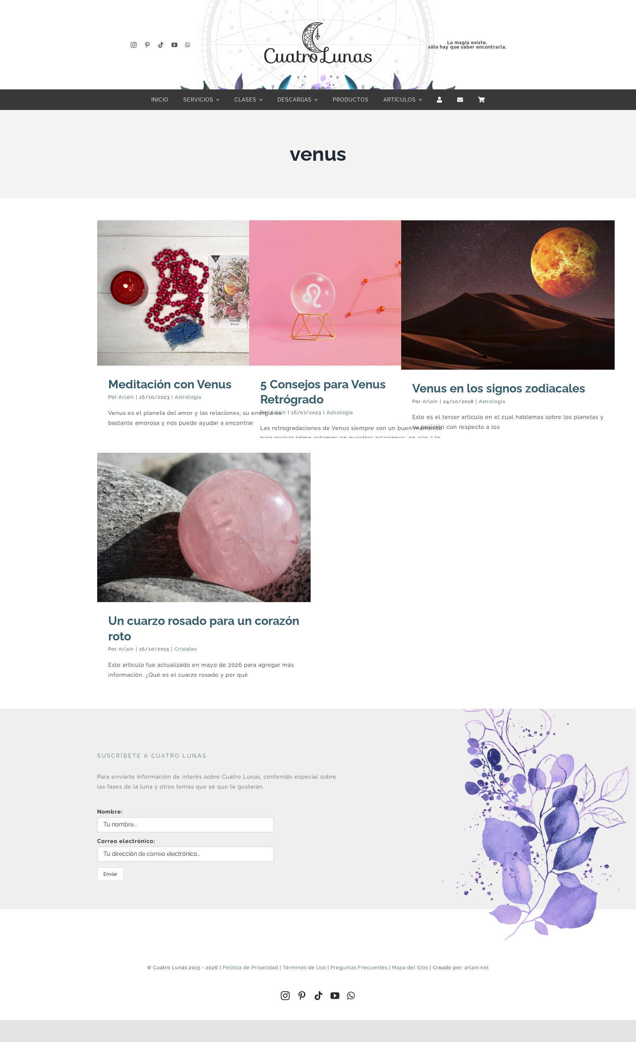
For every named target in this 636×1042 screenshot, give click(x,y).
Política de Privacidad (250, 967)
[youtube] (175, 45)
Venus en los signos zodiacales (498, 388)
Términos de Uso (304, 967)
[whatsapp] (188, 45)
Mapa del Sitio (410, 967)
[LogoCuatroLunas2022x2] (318, 15)
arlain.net (476, 967)
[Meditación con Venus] (204, 292)
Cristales (185, 649)
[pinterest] (147, 45)
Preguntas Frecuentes (359, 967)
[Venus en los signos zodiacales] (508, 295)
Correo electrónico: (126, 841)
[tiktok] (161, 45)
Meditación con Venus (170, 384)
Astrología (188, 397)
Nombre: (110, 811)
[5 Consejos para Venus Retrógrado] (356, 292)
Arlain (126, 397)
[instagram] (134, 45)
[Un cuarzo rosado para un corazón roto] (204, 527)
